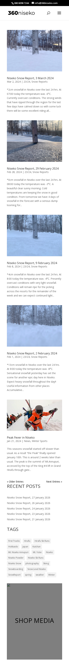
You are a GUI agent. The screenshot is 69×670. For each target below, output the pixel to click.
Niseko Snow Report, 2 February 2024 (32, 353)
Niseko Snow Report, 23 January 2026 (28, 513)
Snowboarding (15, 569)
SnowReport (14, 574)
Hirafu (27, 540)
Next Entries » (54, 481)
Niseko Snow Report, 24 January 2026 (28, 508)
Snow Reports (39, 81)
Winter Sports (39, 441)
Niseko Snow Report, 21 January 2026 (28, 519)
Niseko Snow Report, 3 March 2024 (30, 78)
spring (28, 574)
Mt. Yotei (37, 552)
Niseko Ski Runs (35, 557)
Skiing (46, 563)
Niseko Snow (14, 563)
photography (32, 563)
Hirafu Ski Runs (42, 540)
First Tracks (14, 540)
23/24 (27, 81)
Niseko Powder (16, 557)
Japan (25, 546)
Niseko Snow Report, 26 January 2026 (28, 503)
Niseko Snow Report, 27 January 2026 (28, 497)
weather (40, 574)
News (27, 441)
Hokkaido (13, 546)
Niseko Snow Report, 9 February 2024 (32, 263)
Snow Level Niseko (36, 569)
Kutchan (37, 546)
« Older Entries (15, 481)
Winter (51, 574)
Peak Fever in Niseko (21, 437)
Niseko (49, 552)
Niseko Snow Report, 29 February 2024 (33, 168)
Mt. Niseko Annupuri (18, 552)
